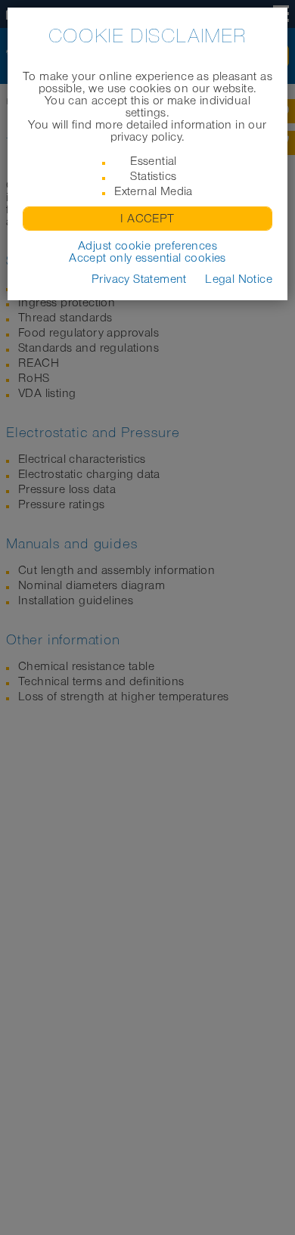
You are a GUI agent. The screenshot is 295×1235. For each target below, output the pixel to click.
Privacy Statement (139, 279)
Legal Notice (238, 279)
